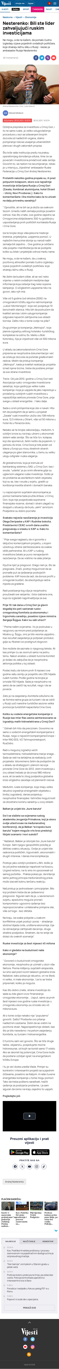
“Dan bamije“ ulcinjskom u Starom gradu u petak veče (28, 1266)
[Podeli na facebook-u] (36, 57)
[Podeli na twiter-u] (41, 57)
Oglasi (30, 3)
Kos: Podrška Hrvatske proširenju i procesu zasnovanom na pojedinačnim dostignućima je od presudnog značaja (30, 1253)
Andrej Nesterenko (14, 1181)
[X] (22, 1166)
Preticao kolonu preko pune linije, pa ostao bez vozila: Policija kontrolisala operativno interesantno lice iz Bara (30, 1278)
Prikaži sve (29, 1307)
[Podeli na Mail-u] (53, 57)
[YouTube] (29, 1166)
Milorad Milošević (16, 113)
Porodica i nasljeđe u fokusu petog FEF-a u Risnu (28, 1290)
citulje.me (20, 3)
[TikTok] (43, 1166)
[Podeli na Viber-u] (47, 57)
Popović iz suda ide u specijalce (22, 1299)
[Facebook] (15, 1166)
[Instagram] (36, 1166)
